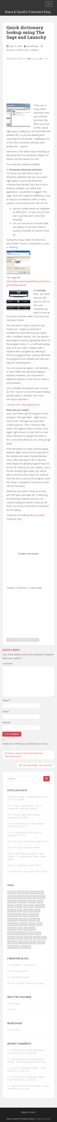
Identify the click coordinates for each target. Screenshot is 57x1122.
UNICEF (11, 1009)
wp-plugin (25, 947)
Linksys (23, 919)
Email (6, 711)
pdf (20, 928)
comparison (38, 897)
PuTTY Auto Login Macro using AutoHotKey (23, 816)
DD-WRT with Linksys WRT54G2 (23, 871)
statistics (12, 942)
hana (37, 910)
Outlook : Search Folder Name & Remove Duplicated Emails (24, 755)
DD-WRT (12, 901)
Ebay (40, 901)
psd (30, 933)
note (39, 924)
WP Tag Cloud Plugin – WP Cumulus (35, 765)
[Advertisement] (30, 81)
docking (22, 901)
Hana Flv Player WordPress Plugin (24, 841)
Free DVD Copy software (20, 847)
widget (41, 942)
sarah (19, 937)
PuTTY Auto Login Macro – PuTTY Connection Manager (25, 807)
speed (37, 937)
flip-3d (18, 906)
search (28, 937)
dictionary (12, 639)
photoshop (30, 928)
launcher (34, 639)
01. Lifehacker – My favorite (21, 964)
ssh (44, 937)
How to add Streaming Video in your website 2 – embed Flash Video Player (26, 855)
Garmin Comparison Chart (20, 865)
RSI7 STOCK (13, 1029)
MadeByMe (34, 919)
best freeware (37, 892)
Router (11, 937)
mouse (23, 924)
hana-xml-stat (14, 915)
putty (37, 933)
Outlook (12, 928)
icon (25, 915)
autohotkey (23, 892)
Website (6, 722)
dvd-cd (32, 901)
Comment (7, 663)
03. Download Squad (17, 977)
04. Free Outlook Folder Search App (25, 983)
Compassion (13, 1003)
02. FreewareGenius (17, 971)
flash (10, 906)
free (31, 906)
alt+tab (11, 892)
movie (32, 924)
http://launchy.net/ (31, 404)
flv (25, 906)
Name (6, 700)
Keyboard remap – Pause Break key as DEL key (27, 798)
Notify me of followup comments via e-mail (24, 743)
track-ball (23, 942)
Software (34, 50)
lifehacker (12, 919)
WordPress (13, 947)
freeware (23, 639)
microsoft (12, 924)
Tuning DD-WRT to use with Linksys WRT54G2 (25, 825)
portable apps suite (17, 933)
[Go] (46, 778)
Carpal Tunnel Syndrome (19, 897)
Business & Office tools (17, 50)
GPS (19, 910)
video (32, 942)
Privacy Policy (28, 1112)
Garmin (11, 910)
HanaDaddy (32, 46)
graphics (28, 910)
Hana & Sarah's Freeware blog (28, 12)
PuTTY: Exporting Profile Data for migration (24, 834)
